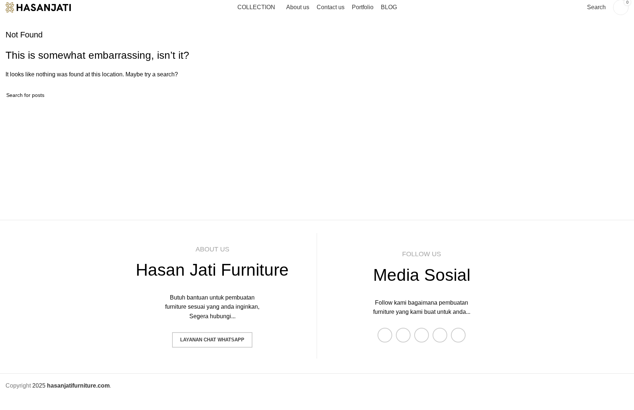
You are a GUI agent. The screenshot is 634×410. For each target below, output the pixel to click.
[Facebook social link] (385, 335)
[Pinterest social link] (458, 335)
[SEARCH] (620, 95)
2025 (71, 385)
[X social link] (403, 335)
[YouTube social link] (440, 335)
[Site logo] (44, 7)
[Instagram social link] (421, 335)
